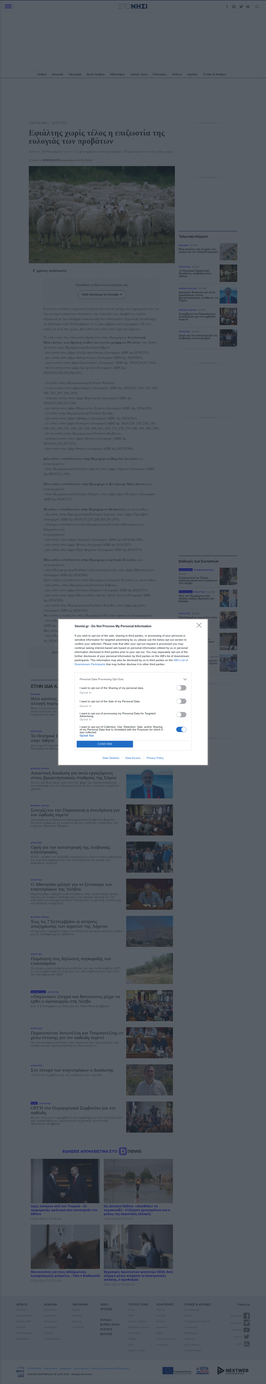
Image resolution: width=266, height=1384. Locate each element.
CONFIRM (105, 744)
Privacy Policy (155, 757)
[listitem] (133, 679)
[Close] (200, 626)
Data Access (133, 757)
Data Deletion (111, 757)
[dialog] (133, 692)
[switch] (181, 687)
